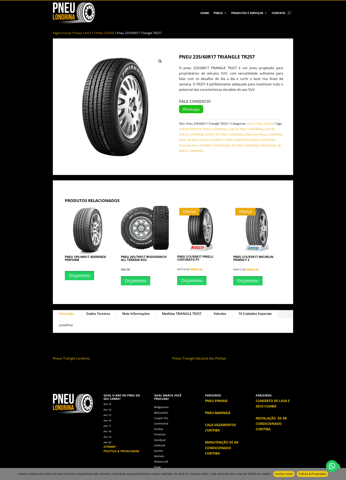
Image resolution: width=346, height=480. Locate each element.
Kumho (158, 451)
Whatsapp (191, 109)
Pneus (218, 13)
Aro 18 (107, 431)
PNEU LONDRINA (237, 140)
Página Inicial (62, 33)
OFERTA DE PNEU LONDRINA (224, 134)
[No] (341, 474)
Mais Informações (136, 313)
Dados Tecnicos (98, 313)
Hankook (159, 445)
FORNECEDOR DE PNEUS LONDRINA (203, 129)
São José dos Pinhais (210, 358)
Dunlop (158, 429)
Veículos (220, 313)
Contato (278, 13)
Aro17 (89, 33)
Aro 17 (107, 426)
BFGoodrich (161, 412)
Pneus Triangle (64, 358)
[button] (160, 61)
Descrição (66, 313)
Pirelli (157, 467)
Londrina (83, 358)
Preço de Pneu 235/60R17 (196, 145)
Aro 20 (107, 442)
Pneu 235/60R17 (213, 140)
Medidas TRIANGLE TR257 (181, 313)
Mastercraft (161, 461)
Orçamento (79, 275)
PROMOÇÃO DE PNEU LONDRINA (237, 145)
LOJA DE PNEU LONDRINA (246, 129)
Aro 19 (107, 437)
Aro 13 (107, 404)
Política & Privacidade (312, 473)
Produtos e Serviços (247, 13)
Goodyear (160, 440)
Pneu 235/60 (105, 33)
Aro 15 (107, 415)
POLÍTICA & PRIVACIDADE (121, 451)
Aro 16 (107, 420)
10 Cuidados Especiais (255, 313)
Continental (161, 423)
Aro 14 (107, 409)
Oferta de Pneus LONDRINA (263, 134)
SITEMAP (110, 447)
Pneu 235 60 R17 (190, 140)
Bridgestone (161, 407)
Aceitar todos (284, 473)
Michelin (159, 456)
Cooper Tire (161, 418)
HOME (204, 13)
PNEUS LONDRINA (262, 140)
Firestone (159, 434)
